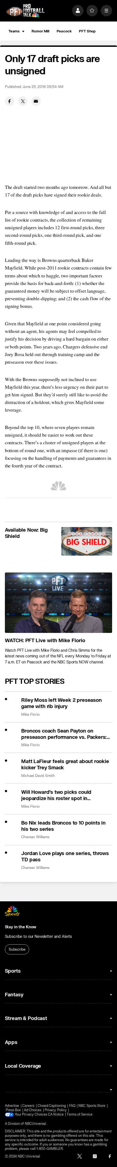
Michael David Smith (38, 775)
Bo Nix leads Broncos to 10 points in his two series (63, 826)
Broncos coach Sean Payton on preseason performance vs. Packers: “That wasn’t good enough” (64, 734)
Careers (28, 1106)
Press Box (13, 1110)
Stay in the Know (20, 927)
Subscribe (17, 949)
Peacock (64, 31)
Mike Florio (30, 714)
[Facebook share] (9, 101)
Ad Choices (33, 1110)
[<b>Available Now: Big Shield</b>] (86, 541)
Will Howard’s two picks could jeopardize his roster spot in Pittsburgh (56, 795)
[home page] (25, 11)
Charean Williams (35, 837)
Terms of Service (80, 1114)
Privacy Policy (56, 1110)
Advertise (12, 1106)
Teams (14, 31)
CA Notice (56, 1114)
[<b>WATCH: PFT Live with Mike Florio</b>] (58, 602)
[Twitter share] (22, 101)
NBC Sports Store (91, 1106)
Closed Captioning (52, 1106)
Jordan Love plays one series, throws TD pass (65, 856)
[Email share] (36, 101)
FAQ (72, 1106)
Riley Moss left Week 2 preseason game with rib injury (61, 703)
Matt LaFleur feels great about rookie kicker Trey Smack (65, 764)
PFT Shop (87, 31)
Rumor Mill (40, 31)
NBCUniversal (35, 1124)
